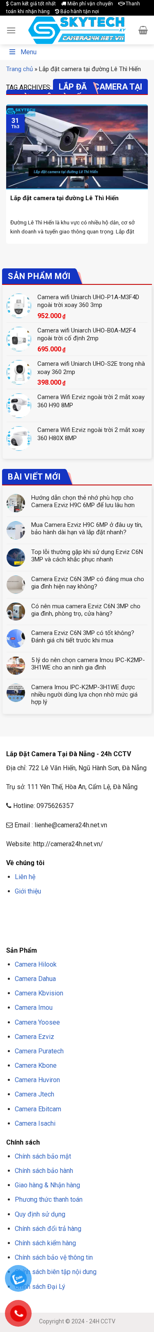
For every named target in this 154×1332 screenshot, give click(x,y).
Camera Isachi (35, 1123)
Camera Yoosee (37, 1022)
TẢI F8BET (37, 921)
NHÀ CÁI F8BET (86, 911)
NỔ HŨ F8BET (94, 921)
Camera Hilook (36, 964)
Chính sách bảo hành (44, 1171)
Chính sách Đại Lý (40, 1286)
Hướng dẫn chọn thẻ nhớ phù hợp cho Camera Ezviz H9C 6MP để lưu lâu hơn (83, 501)
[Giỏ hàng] (143, 30)
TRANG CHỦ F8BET (45, 911)
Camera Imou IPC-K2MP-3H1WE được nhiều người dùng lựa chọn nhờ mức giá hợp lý (84, 694)
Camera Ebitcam (38, 1109)
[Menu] (11, 30)
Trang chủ (19, 69)
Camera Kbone (36, 1065)
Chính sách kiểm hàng (45, 1243)
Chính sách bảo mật (43, 1156)
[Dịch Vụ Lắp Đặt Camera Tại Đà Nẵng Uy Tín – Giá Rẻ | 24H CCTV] (77, 30)
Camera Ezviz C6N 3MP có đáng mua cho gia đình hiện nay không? (87, 582)
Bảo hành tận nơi (79, 11)
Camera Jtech (34, 1094)
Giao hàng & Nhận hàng (47, 1185)
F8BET (13, 911)
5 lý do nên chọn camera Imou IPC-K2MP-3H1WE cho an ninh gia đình (88, 663)
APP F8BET (64, 921)
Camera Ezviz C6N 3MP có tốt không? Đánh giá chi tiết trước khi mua (82, 636)
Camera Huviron (37, 1080)
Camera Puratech (39, 1051)
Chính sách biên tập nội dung (56, 1272)
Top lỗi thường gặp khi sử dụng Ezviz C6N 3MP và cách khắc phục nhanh (87, 555)
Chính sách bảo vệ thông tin (54, 1257)
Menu (29, 52)
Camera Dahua (35, 979)
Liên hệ (25, 877)
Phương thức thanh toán (49, 1199)
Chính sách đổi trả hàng (48, 1229)
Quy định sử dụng (40, 1214)
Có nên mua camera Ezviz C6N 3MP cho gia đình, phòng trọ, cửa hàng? (85, 610)
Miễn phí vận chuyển (89, 4)
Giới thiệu (28, 891)
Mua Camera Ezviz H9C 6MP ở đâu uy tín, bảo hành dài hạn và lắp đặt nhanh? (87, 528)
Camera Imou (34, 1007)
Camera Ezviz (34, 1037)
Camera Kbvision (39, 993)
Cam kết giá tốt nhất (32, 4)
